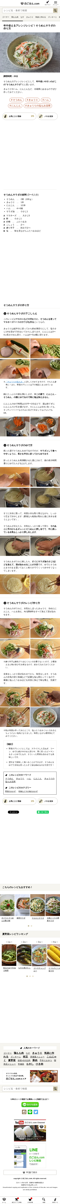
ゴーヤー (5, 17)
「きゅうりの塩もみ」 (14, 382)
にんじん (16, 105)
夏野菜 (12, 1060)
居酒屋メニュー (37, 1057)
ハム (46, 100)
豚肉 (34, 1060)
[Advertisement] (30, 156)
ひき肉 (39, 1064)
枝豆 (25, 1056)
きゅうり (29, 17)
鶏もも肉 (14, 17)
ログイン (48, 4)
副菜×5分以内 (24, 1060)
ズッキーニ (52, 17)
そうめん (17, 100)
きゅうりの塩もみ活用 (38, 105)
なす (22, 17)
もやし (30, 1064)
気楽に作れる (40, 17)
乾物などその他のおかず (28, 791)
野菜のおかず (10, 791)
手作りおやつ (46, 1060)
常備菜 (21, 1064)
